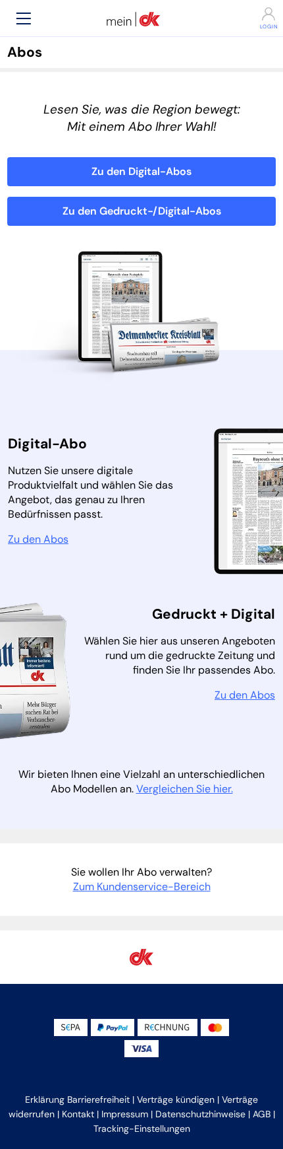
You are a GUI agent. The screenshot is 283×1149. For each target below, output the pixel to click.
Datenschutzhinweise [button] (200, 1114)
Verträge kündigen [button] (176, 1099)
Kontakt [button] (78, 1114)
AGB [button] (261, 1114)
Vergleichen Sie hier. (184, 789)
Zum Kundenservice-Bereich (142, 886)
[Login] (259, 13)
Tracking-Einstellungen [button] (141, 1128)
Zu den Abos (38, 539)
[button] (23, 18)
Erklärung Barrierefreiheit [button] (77, 1099)
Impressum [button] (124, 1114)
